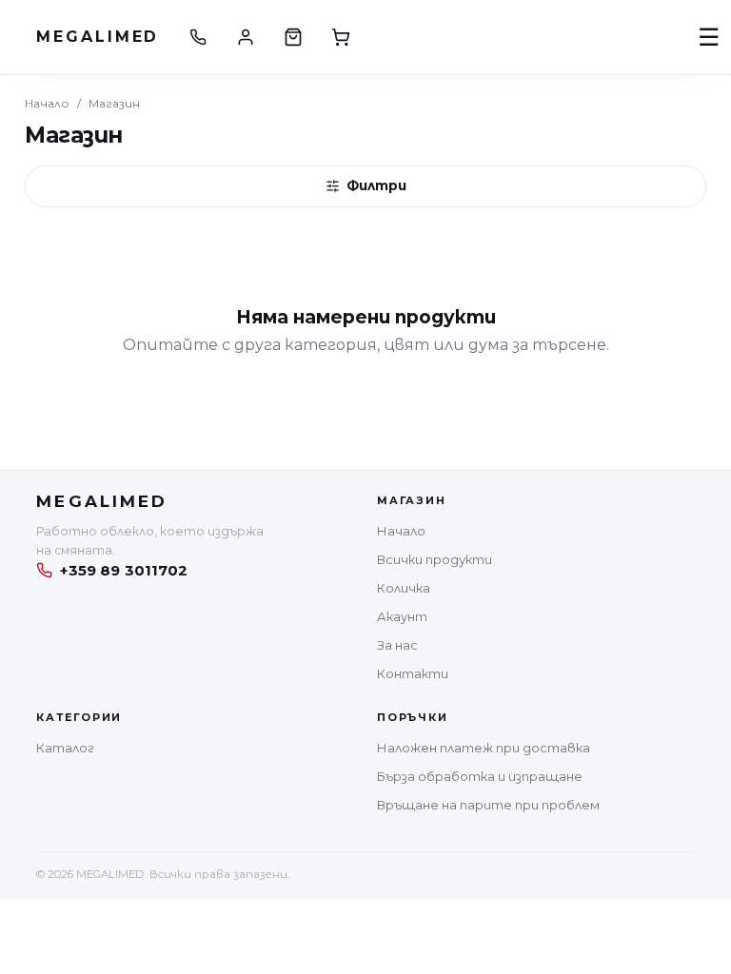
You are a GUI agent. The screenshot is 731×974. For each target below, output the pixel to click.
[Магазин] (293, 37)
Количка (403, 587)
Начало (47, 103)
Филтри (376, 185)
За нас (397, 645)
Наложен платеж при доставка (483, 747)
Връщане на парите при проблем (488, 804)
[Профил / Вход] (245, 37)
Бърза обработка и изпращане (480, 776)
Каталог (65, 747)
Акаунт (402, 616)
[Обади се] (198, 37)
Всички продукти (434, 559)
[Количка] (341, 37)
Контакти (412, 673)
